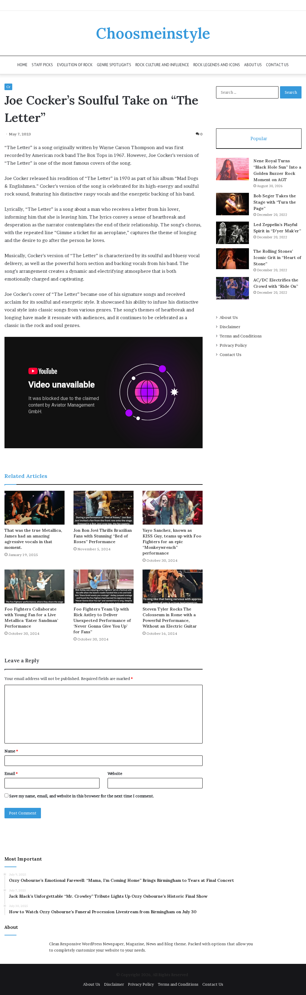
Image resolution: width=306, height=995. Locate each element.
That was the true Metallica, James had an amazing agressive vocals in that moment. (33, 539)
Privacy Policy (233, 345)
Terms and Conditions (241, 336)
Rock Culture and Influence (162, 64)
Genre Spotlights (114, 64)
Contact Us (277, 64)
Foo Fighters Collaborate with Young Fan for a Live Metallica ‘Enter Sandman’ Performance (31, 617)
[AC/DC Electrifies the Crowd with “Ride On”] (232, 288)
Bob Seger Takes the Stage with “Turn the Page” (274, 202)
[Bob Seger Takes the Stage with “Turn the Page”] (232, 204)
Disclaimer (230, 326)
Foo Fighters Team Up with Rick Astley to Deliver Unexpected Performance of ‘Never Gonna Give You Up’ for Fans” (102, 620)
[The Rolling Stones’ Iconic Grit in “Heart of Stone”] (232, 258)
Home (22, 64)
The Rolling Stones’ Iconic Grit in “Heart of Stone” (277, 257)
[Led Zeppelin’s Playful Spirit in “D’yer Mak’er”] (232, 233)
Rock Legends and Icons (216, 64)
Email (11, 773)
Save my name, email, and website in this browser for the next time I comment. (81, 795)
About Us (253, 64)
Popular (258, 138)
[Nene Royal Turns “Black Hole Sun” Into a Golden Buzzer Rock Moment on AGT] (232, 169)
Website (115, 773)
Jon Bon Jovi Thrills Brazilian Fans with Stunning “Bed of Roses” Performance (103, 536)
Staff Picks (42, 64)
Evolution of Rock (75, 64)
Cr (8, 86)
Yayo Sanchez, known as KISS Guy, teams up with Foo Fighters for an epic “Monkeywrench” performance (172, 542)
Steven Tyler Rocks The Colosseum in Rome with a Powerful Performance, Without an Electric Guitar (170, 617)
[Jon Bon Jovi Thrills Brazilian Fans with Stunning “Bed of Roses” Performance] (104, 508)
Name (11, 751)
